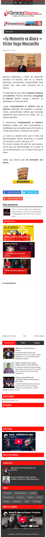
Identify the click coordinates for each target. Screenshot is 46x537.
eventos (33, 493)
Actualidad (7, 50)
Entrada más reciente (9, 336)
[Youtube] (25, 2)
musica (39, 497)
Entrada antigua (39, 336)
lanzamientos (8, 497)
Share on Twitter (32, 192)
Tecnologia (37, 501)
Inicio (25, 336)
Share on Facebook (14, 192)
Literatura (13, 50)
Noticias (6, 501)
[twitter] (20, 2)
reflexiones (17, 501)
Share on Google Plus (15, 198)
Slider (27, 501)
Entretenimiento (20, 493)
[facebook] (15, 2)
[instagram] (30, 2)
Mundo (30, 497)
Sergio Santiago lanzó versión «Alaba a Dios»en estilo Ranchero (24, 478)
